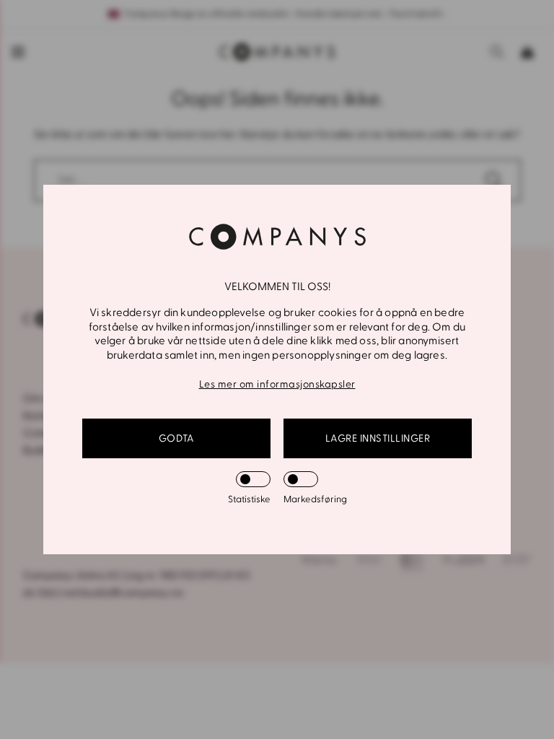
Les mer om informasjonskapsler (277, 384)
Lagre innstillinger (378, 438)
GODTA (177, 438)
